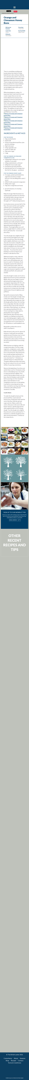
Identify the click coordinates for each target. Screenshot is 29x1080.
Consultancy (8, 1058)
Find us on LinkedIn (14, 1072)
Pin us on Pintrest (14, 1067)
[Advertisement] (14, 53)
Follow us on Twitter (10, 1072)
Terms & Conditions (14, 1062)
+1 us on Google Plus (19, 1072)
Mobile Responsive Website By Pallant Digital (14, 1078)
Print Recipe (8, 422)
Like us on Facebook (19, 1067)
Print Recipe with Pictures (14, 422)
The (14, 3)
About (16, 1058)
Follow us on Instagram (10, 1067)
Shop (7, 1060)
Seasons (22, 1058)
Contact (20, 1060)
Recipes (13, 1060)
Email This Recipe (20, 422)
